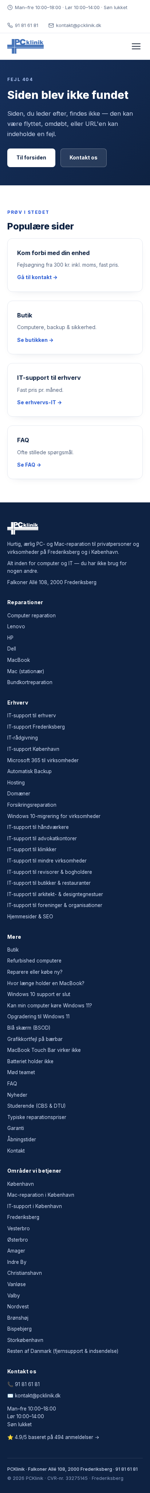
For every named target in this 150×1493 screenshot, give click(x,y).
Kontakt (16, 1151)
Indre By (17, 1262)
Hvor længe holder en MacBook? (45, 983)
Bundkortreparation (29, 682)
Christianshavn (24, 1273)
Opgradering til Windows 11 (38, 1016)
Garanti (15, 1128)
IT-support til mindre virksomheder (47, 861)
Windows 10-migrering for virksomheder (53, 816)
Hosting (16, 783)
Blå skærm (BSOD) (28, 1028)
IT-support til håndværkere (38, 827)
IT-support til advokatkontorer (42, 838)
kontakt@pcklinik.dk (78, 25)
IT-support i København (34, 1206)
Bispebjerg (19, 1329)
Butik (13, 950)
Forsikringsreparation (31, 805)
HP (10, 638)
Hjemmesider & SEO (30, 916)
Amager (16, 1251)
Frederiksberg (23, 1217)
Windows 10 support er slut (38, 994)
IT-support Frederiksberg (36, 727)
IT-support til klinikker (31, 849)
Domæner (18, 793)
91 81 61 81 (26, 25)
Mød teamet (21, 1072)
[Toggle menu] (136, 46)
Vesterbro (18, 1228)
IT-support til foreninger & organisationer (54, 905)
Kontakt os (84, 157)
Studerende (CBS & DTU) (36, 1106)
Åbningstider (21, 1139)
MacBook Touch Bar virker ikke (44, 1050)
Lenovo (16, 626)
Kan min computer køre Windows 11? (49, 1005)
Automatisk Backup (29, 771)
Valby (13, 1296)
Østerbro (17, 1240)
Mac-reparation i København (40, 1195)
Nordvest (18, 1306)
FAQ (12, 1084)
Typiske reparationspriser (36, 1117)
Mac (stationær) (25, 671)
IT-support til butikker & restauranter (49, 883)
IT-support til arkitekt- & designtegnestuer (55, 894)
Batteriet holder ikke (30, 1061)
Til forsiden (31, 157)
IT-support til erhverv (31, 715)
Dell (11, 649)
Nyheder (17, 1095)
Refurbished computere (34, 961)
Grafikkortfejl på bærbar (35, 1039)
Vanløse (16, 1284)
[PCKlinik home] (25, 46)
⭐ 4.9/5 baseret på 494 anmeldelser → (53, 1437)
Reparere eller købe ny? (35, 972)
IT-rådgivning (22, 738)
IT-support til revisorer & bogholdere (49, 872)
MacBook (18, 660)
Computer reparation (31, 615)
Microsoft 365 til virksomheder (43, 760)
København (20, 1184)
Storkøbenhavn (25, 1340)
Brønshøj (17, 1318)
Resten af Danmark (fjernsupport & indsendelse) (62, 1351)
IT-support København (33, 749)
